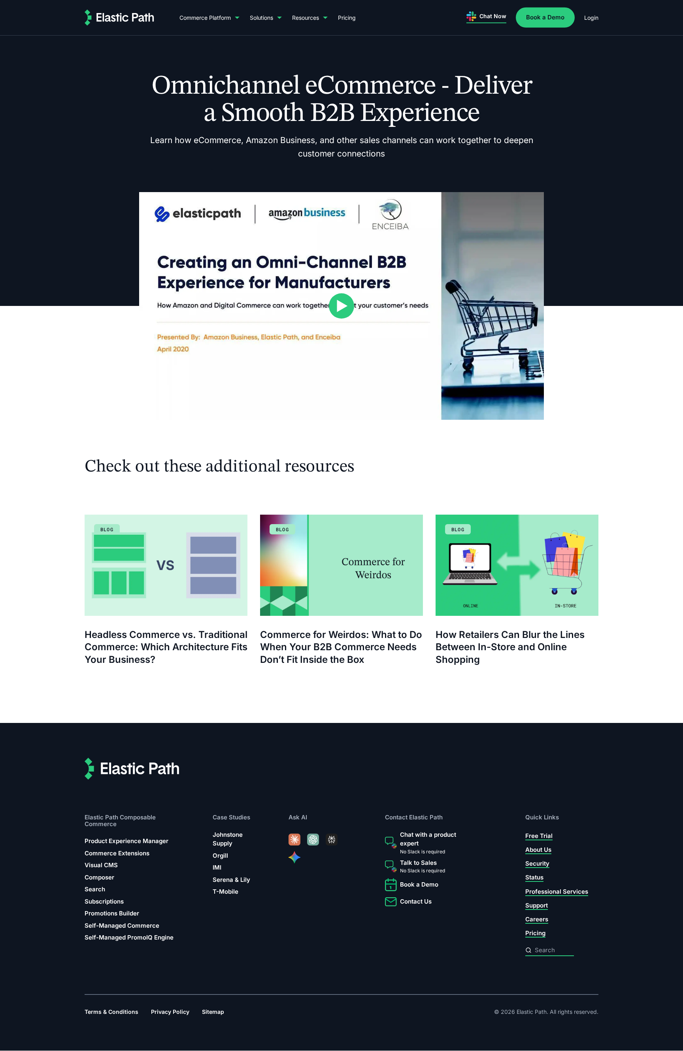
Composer (99, 877)
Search (95, 889)
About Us (538, 849)
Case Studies (231, 817)
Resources (305, 17)
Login (591, 17)
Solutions (261, 17)
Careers (536, 919)
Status (534, 877)
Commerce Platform (205, 17)
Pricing (347, 17)
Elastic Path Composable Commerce (120, 821)
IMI (217, 868)
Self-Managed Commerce (122, 925)
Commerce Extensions (117, 853)
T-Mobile (225, 892)
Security (537, 864)
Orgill (220, 855)
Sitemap (213, 1012)
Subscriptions (104, 901)
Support (536, 905)
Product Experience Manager (126, 841)
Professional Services (556, 891)
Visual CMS (101, 865)
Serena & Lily (231, 879)
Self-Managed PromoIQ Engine (129, 937)
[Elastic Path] (119, 17)
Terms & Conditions (111, 1012)
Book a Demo (545, 17)
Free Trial (539, 836)
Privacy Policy (170, 1012)
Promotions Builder (112, 913)
